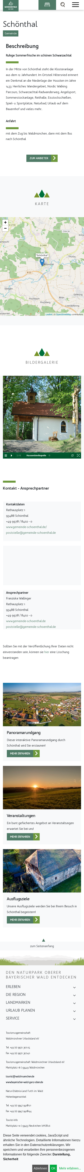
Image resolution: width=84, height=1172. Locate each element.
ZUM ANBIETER (39, 158)
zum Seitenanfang (42, 946)
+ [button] (5, 222)
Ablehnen (40, 1168)
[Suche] (63, 5)
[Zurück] (54, 158)
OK (53, 1168)
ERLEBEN (13, 986)
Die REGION (16, 994)
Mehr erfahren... (70, 1168)
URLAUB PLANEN (20, 1010)
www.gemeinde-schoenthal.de (26, 621)
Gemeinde (11, 33)
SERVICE (12, 1018)
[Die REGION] (74, 996)
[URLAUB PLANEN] (74, 1011)
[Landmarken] (74, 1004)
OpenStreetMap (63, 314)
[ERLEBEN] (74, 988)
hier (46, 652)
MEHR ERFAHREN (20, 753)
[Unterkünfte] (47, 5)
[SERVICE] (74, 1019)
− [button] (5, 228)
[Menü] (75, 5)
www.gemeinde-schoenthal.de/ (26, 527)
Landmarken (18, 1002)
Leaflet (49, 314)
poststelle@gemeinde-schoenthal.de (31, 533)
